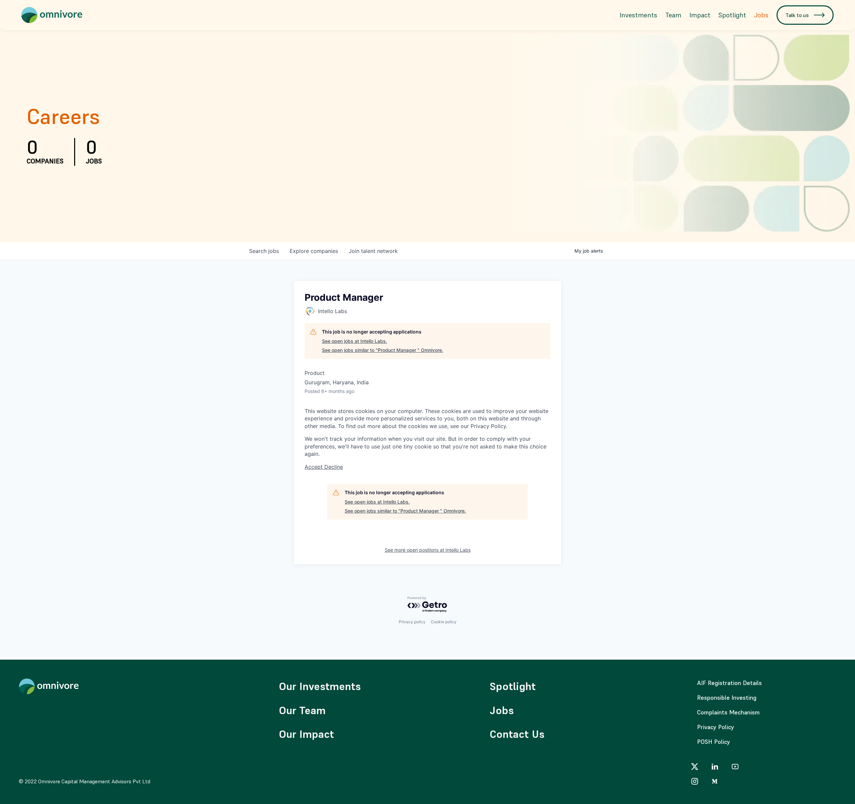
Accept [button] (314, 466)
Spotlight (732, 15)
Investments (638, 15)
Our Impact (306, 734)
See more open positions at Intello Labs (428, 550)
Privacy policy (412, 621)
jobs (264, 251)
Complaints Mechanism (728, 712)
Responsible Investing (726, 697)
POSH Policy (713, 742)
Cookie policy (444, 621)
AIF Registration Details (729, 683)
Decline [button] (333, 466)
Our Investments (320, 686)
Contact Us (517, 734)
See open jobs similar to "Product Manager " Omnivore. (382, 350)
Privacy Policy (715, 727)
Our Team (302, 710)
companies (314, 251)
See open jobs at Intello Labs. (354, 341)
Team (673, 15)
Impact (699, 15)
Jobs (761, 15)
